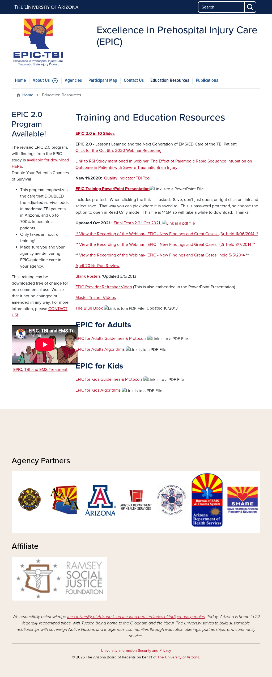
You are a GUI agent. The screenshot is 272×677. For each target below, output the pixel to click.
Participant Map (102, 81)
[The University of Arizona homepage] (46, 7)
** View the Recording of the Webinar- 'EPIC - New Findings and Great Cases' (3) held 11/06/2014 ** (166, 234)
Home (20, 81)
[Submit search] (250, 7)
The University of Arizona (178, 657)
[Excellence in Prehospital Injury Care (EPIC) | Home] (51, 426)
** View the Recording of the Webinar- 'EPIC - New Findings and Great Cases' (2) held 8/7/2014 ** (165, 244)
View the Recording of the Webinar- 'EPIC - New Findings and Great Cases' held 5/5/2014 (162, 255)
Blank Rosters (88, 276)
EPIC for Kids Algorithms (98, 390)
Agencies (73, 81)
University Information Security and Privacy (136, 650)
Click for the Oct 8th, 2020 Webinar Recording (118, 150)
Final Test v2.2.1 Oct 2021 (138, 223)
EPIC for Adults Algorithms (100, 349)
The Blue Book (89, 308)
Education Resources (169, 81)
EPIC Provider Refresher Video (103, 287)
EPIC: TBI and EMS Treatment (40, 369)
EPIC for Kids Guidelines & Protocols (108, 379)
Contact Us (134, 81)
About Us (41, 81)
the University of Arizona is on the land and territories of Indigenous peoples (136, 616)
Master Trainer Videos (95, 297)
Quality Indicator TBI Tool (127, 178)
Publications (207, 81)
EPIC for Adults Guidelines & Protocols (110, 338)
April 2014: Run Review (97, 265)
